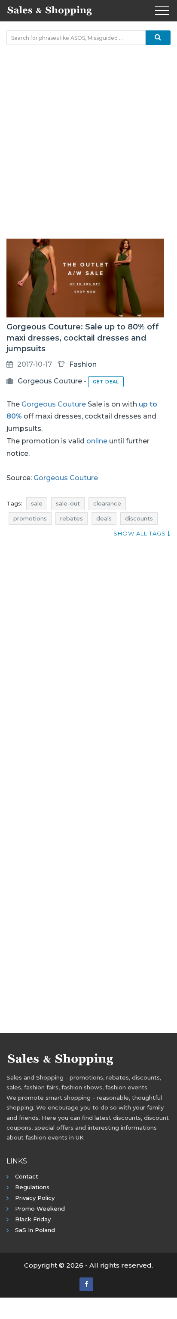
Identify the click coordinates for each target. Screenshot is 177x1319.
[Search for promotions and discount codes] (158, 37)
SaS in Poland (35, 1229)
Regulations (32, 1187)
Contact (26, 1176)
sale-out (68, 503)
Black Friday (33, 1219)
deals (104, 518)
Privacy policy (35, 1197)
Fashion (83, 364)
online (96, 441)
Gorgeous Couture (50, 381)
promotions (30, 518)
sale (37, 503)
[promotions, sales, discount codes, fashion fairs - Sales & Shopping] (49, 9)
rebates (71, 518)
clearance (107, 503)
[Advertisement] (88, 142)
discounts (139, 518)
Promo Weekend (40, 1208)
